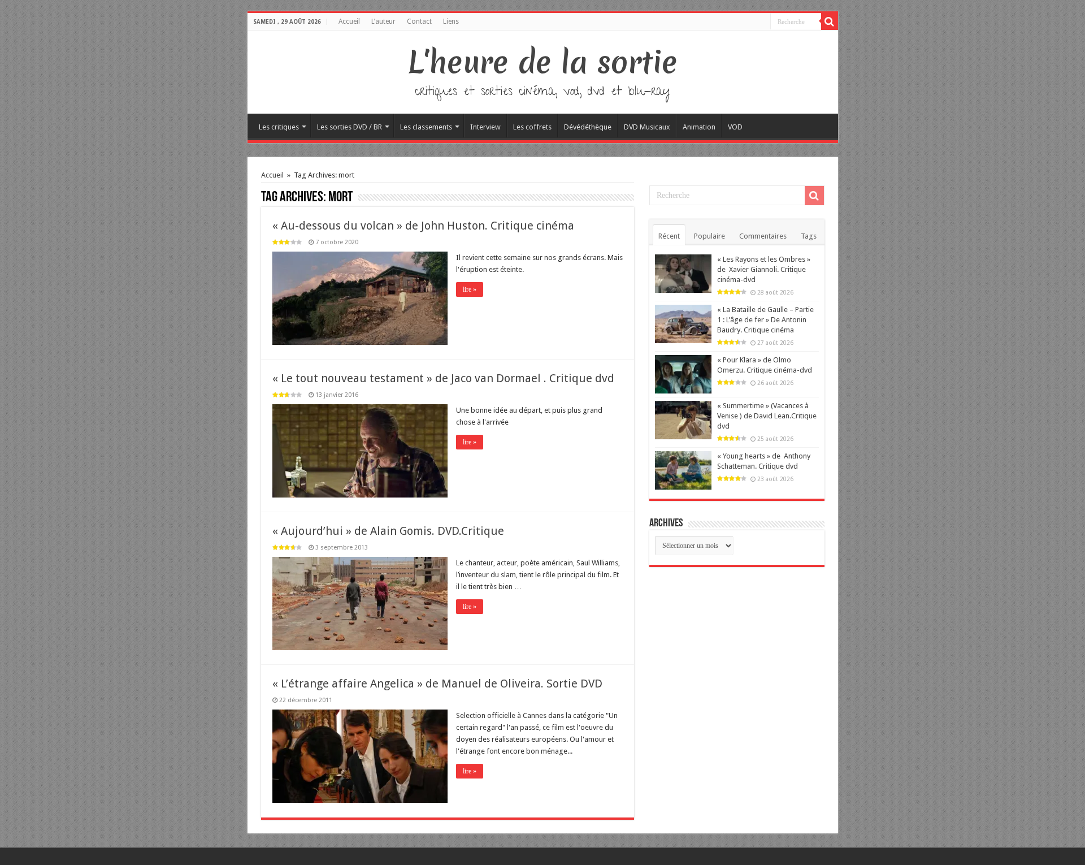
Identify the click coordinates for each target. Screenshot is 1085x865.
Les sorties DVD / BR (349, 127)
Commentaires (763, 236)
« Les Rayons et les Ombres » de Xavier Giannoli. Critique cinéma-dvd (763, 269)
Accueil (349, 21)
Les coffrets (532, 127)
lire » (469, 289)
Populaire (709, 236)
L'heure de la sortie (543, 62)
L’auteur (383, 21)
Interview (485, 127)
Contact (419, 21)
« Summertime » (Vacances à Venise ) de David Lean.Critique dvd (767, 415)
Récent (669, 236)
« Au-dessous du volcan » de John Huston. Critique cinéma (423, 225)
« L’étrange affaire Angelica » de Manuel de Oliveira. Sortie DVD (437, 683)
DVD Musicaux (647, 127)
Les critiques (279, 127)
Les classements (426, 127)
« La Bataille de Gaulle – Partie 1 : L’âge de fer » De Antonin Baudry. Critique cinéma (765, 319)
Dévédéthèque (587, 127)
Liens (451, 21)
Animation (699, 127)
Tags (809, 236)
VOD (735, 127)
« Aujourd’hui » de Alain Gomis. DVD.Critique (388, 531)
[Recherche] (829, 21)
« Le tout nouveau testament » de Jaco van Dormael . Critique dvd (443, 378)
